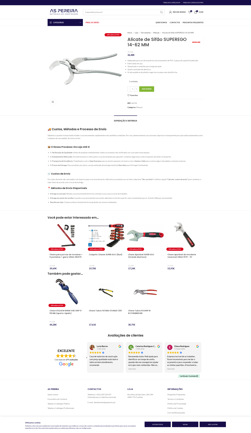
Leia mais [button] (132, 369)
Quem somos (53, 394)
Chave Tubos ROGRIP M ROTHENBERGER (139, 312)
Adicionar (147, 89)
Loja (136, 33)
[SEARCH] (162, 12)
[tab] (125, 119)
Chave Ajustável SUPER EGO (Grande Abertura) (141, 255)
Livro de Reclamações (176, 413)
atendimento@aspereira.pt (104, 402)
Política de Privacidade (176, 404)
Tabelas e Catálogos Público (59, 404)
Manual (156, 33)
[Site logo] (64, 12)
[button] (87, 358)
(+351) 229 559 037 (103, 394)
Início (129, 33)
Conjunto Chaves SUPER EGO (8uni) (105, 254)
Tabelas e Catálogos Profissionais (61, 408)
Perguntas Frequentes (176, 394)
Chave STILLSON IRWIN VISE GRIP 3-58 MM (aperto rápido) (66, 312)
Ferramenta (145, 33)
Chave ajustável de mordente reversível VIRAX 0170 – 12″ (181, 255)
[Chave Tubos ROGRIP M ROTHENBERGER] (145, 293)
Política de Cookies (175, 408)
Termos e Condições (175, 399)
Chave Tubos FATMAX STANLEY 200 (105, 310)
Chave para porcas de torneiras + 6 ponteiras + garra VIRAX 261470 (66, 255)
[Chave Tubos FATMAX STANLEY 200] (106, 293)
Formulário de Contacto (57, 399)
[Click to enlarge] (53, 102)
